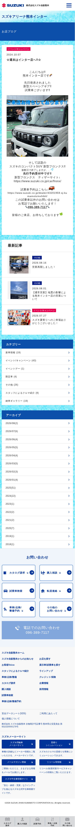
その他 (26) (12, 384)
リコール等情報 (54, 762)
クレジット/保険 (47, 677)
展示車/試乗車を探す (49, 665)
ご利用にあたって (48, 713)
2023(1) (10, 504)
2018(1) (10, 544)
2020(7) (10, 528)
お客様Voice (8, 665)
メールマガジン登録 (16, 762)
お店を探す (45, 658)
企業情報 (43, 683)
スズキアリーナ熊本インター (24, 16)
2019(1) (10, 536)
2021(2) (10, 520)
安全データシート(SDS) (14, 713)
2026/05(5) (12, 447)
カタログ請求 (8, 683)
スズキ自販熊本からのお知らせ (17, 658)
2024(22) (11, 496)
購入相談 (6, 689)
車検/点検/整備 (9, 677)
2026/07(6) (12, 431)
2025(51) (11, 487)
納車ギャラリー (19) (17, 401)
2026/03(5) (12, 463)
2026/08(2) (12, 423)
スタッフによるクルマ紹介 (15, 671)
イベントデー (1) (15, 368)
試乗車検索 (7, 695)
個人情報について (11, 718)
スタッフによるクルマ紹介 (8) (22, 393)
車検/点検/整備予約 (11, 701)
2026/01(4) (12, 479)
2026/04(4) (12, 455)
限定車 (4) (11, 376)
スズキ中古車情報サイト (16, 779)
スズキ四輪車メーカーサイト (16, 743)
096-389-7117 (37, 632)
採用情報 (43, 689)
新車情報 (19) (13, 352)
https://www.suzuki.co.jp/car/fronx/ (37, 181)
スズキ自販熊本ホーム (13, 652)
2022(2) (10, 512)
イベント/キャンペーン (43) (21, 360)
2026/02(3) (12, 471)
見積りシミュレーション (54, 743)
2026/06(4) (12, 439)
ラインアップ (46, 671)
